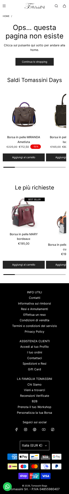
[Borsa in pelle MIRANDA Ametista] (24, 111)
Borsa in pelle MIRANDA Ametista (23, 139)
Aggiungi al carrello (23, 157)
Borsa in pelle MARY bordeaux (24, 236)
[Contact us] (7, 486)
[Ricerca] (56, 6)
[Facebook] (17, 429)
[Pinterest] (35, 429)
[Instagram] (26, 429)
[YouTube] (44, 429)
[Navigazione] (4, 6)
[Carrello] (64, 6)
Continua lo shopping (34, 61)
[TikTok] (53, 429)
